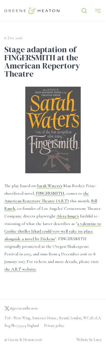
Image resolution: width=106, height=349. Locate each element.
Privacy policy (54, 325)
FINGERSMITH (50, 193)
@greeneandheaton (24, 308)
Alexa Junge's (68, 216)
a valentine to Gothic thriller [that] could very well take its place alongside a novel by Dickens (52, 231)
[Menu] (98, 10)
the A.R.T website (20, 269)
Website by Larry (89, 339)
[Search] (84, 10)
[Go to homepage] (32, 10)
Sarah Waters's (49, 185)
